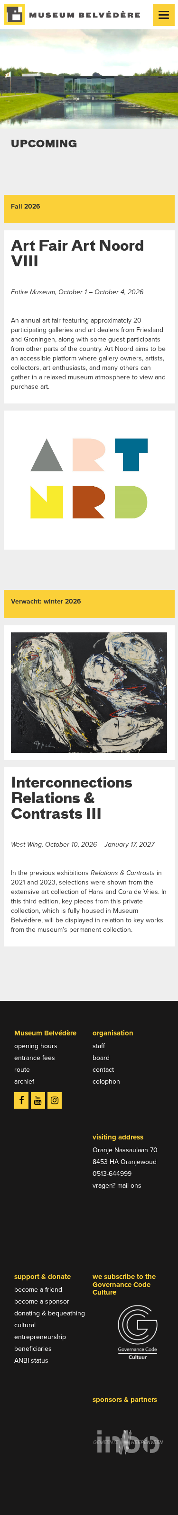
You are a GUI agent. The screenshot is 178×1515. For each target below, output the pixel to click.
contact (103, 1070)
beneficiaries (33, 1349)
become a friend (38, 1290)
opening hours (35, 1046)
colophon (106, 1081)
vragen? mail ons (117, 1186)
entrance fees (34, 1058)
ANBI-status (31, 1361)
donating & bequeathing (49, 1313)
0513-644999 (112, 1174)
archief (24, 1081)
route (22, 1070)
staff (99, 1046)
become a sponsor (41, 1301)
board (101, 1058)
